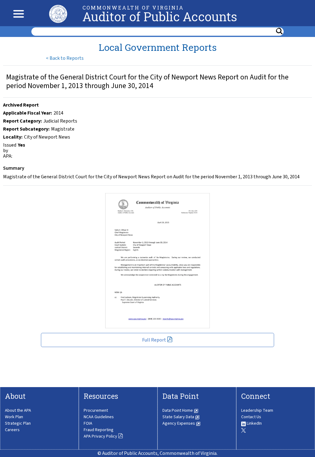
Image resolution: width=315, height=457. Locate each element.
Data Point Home (178, 410)
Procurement (96, 410)
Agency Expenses (179, 423)
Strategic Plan (18, 423)
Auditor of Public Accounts (159, 16)
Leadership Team (257, 410)
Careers (12, 430)
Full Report (154, 340)
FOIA (88, 423)
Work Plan (14, 417)
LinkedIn (254, 423)
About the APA (18, 410)
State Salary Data (178, 417)
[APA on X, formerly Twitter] (243, 430)
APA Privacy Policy (101, 436)
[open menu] (17, 13)
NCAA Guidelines (99, 417)
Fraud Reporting (99, 430)
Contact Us (251, 417)
